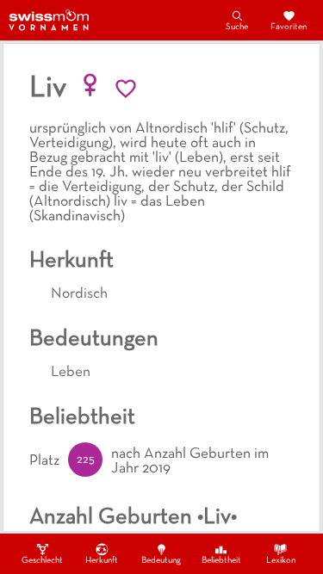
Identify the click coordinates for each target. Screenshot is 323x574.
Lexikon (280, 561)
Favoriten (288, 27)
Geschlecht (42, 561)
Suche (237, 27)
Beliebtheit (221, 561)
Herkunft (101, 561)
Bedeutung (161, 561)
